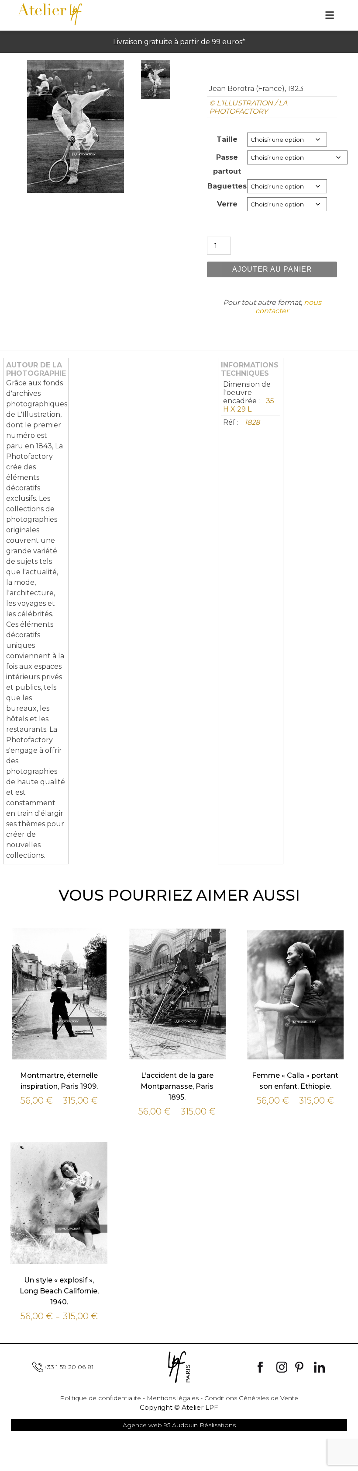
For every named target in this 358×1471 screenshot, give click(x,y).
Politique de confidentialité (100, 1398)
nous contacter (288, 306)
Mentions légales (173, 1398)
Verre (227, 204)
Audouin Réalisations (179, 1425)
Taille (227, 139)
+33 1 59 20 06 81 (68, 1367)
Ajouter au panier (272, 269)
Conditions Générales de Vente (251, 1398)
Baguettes (227, 186)
